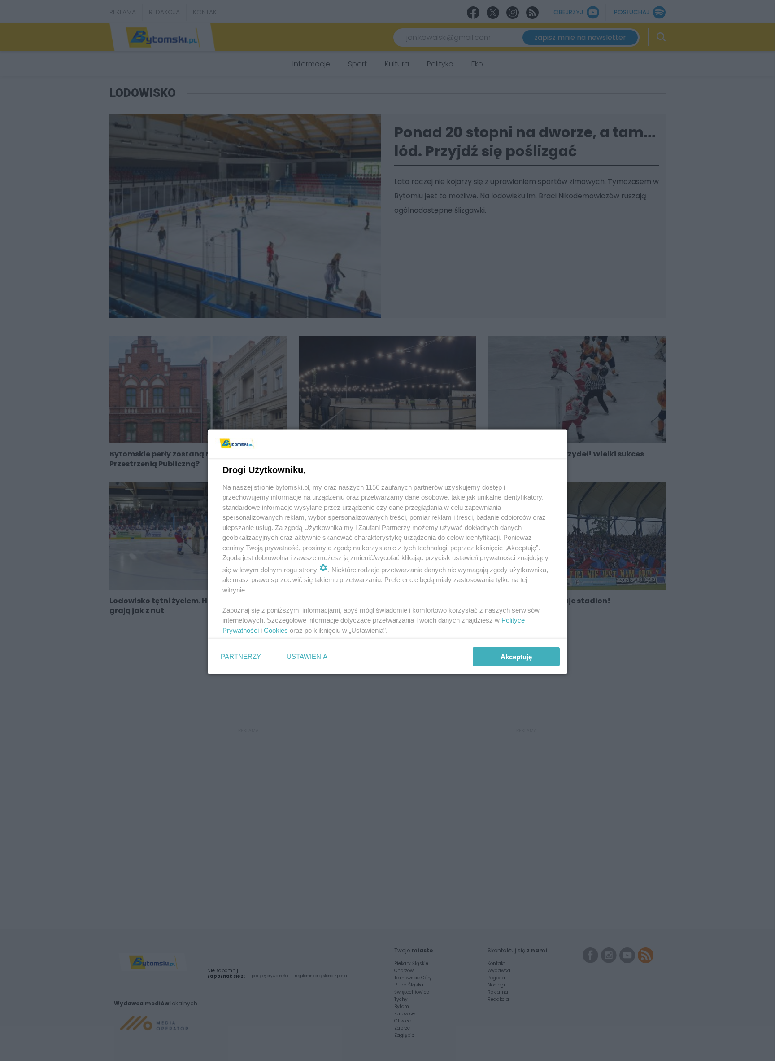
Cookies (276, 630)
